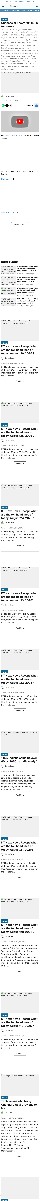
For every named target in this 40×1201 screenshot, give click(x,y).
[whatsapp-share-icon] (3, 106)
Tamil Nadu (15, 10)
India (23, 10)
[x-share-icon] (7, 106)
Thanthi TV (30, 1)
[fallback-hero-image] (8, 270)
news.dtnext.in (11, 136)
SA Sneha (8, 1113)
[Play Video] (20, 121)
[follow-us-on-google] (36, 105)
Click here (5, 179)
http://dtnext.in (8, 373)
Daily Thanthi (18, 1)
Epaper (8, 1)
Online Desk (9, 97)
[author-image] (2, 96)
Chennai (5, 10)
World (30, 10)
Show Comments (20, 224)
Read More (20, 381)
